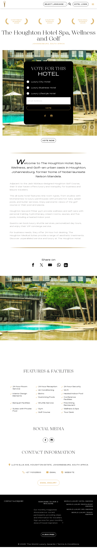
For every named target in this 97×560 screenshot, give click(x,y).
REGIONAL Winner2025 (83, 21)
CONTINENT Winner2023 (16, 21)
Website (69, 472)
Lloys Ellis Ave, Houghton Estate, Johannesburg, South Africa (49, 465)
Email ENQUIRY (48, 483)
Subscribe (48, 534)
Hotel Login (80, 4)
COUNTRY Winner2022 (50, 21)
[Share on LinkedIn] (66, 265)
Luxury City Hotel (40, 82)
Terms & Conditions (68, 544)
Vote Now (48, 140)
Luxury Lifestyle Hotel (43, 93)
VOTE (48, 108)
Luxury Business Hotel (43, 87)
